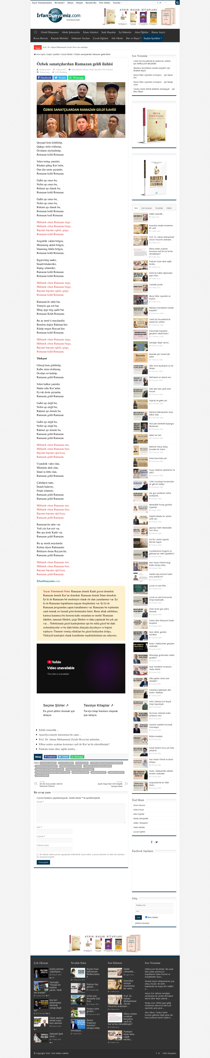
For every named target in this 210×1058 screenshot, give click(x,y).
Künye (70, 2)
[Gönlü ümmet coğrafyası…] (41, 973)
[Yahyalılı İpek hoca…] (41, 1037)
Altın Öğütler (141, 32)
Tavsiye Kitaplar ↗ (98, 705)
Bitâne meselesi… (156, 736)
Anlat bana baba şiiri (158, 458)
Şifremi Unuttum (142, 923)
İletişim (79, 2)
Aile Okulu (117, 38)
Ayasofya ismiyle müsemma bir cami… (60, 734)
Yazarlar (116, 2)
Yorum (40, 802)
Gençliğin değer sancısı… (160, 342)
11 (49, 996)
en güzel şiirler (66, 763)
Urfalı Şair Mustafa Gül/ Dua (93, 999)
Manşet (86, 69)
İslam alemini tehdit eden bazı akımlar (56, 1020)
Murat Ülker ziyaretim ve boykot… (148, 75)
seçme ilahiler (42, 776)
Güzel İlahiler (67, 54)
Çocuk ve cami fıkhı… (158, 586)
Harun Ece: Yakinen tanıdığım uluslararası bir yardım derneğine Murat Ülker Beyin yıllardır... (159, 996)
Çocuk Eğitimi (100, 38)
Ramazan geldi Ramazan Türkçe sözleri (52, 772)
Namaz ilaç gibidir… (92, 985)
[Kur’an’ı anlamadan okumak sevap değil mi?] (41, 1004)
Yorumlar (159, 208)
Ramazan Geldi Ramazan (71, 766)
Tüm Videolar (107, 69)
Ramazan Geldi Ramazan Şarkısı (98, 766)
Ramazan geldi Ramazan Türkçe (80, 769)
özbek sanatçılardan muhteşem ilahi (107, 763)
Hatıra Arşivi (158, 32)
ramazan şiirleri (116, 772)
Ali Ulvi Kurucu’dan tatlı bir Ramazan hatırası (51, 784)
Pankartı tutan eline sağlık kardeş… (58, 749)
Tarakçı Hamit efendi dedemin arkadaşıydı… (152, 89)
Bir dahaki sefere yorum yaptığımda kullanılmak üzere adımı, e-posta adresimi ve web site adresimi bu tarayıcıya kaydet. (80, 855)
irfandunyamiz (45, 69)
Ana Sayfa (35, 32)
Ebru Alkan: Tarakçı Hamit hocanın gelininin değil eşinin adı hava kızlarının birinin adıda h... (159, 1015)
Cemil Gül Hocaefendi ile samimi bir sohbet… (152, 61)
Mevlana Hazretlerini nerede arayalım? (150, 68)
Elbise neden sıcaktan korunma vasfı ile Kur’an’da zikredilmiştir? (69, 47)
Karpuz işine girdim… (93, 1010)
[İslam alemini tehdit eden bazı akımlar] (41, 1021)
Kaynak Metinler (59, 38)
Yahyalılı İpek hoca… (56, 1035)
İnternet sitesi (43, 845)
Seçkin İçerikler (152, 38)
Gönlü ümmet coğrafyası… (56, 970)
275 (53, 978)
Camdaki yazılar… (157, 284)
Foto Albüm (104, 2)
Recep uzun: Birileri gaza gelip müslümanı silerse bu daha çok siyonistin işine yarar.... (158, 1005)
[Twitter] (160, 2)
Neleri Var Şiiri (155, 435)
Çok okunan (146, 208)
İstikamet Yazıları (81, 38)
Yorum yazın (45, 72)
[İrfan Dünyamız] (57, 15)
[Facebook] (158, 2)
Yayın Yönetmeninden (42, 2)
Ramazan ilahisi (98, 772)
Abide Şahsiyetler (71, 32)
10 (49, 1013)
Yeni (136, 208)
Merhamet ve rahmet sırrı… (161, 377)
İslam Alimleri (90, 32)
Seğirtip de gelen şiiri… (159, 400)
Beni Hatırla (152, 917)
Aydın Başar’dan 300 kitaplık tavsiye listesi (110, 784)
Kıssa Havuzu (41, 38)
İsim (39, 827)
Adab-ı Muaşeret (140, 823)
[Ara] (177, 2)
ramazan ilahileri (80, 772)
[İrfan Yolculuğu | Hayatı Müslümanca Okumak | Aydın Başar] (105, 943)
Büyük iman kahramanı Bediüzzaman (93, 973)
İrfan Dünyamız (169, 1053)
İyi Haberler (125, 32)
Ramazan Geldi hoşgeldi (46, 766)
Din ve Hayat (132, 38)
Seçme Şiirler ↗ (56, 705)
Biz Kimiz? (60, 2)
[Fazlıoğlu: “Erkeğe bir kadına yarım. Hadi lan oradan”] (41, 986)
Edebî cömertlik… (49, 730)
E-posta (41, 836)
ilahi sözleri (82, 763)
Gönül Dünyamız (50, 32)
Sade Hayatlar (108, 32)
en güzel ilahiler (48, 763)
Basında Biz (91, 2)
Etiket (169, 208)
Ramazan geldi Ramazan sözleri (49, 769)
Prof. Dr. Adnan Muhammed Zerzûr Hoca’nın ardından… (70, 739)
